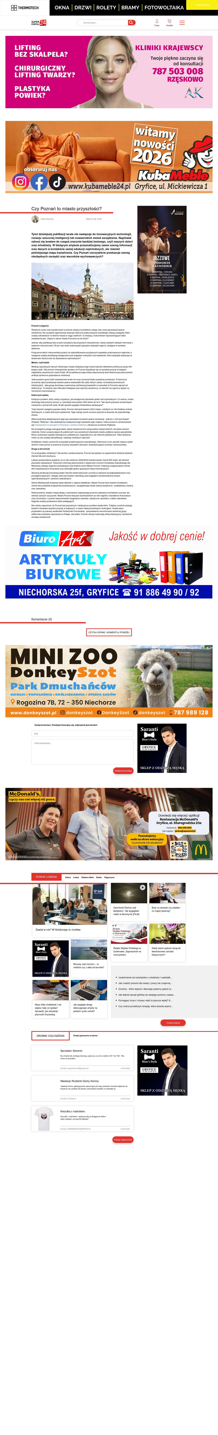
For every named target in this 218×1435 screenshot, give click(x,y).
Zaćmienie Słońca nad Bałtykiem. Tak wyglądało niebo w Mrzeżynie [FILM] (126, 911)
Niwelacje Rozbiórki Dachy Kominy (79, 1081)
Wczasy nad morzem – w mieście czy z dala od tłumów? (88, 965)
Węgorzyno (109, 877)
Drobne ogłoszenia (50, 1036)
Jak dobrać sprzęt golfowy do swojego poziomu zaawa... (146, 994)
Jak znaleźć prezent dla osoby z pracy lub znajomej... (145, 983)
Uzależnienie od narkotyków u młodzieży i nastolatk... (145, 977)
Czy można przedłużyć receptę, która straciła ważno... (145, 1006)
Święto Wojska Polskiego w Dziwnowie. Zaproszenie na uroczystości (127, 951)
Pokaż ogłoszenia (123, 1139)
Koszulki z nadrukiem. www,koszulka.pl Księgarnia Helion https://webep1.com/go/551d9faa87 (83, 1117)
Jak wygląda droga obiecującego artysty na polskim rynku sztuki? (85, 1008)
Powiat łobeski (46, 877)
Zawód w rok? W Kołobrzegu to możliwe (58, 929)
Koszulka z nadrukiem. (73, 1111)
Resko (99, 877)
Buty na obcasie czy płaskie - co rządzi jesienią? (166, 909)
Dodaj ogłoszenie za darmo (85, 1035)
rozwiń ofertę (202, 5)
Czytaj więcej (173, 1022)
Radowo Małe (87, 877)
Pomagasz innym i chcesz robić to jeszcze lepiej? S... (145, 1000)
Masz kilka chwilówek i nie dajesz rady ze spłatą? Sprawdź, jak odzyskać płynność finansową (48, 1009)
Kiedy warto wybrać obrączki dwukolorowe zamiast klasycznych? (166, 951)
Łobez (76, 877)
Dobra (68, 877)
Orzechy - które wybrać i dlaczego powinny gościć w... (145, 988)
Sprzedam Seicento (71, 1050)
